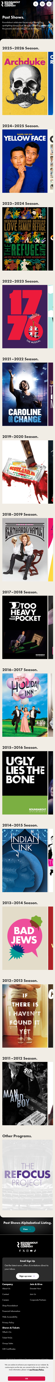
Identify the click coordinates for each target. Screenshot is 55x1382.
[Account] (35, 3)
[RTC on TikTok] (35, 1251)
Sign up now (25, 1276)
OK (26, 1378)
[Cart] (42, 3)
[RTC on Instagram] (27, 1251)
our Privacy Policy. (36, 1370)
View (25, 1229)
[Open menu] (49, 3)
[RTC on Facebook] (20, 1251)
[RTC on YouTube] (31, 1251)
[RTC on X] (24, 1251)
